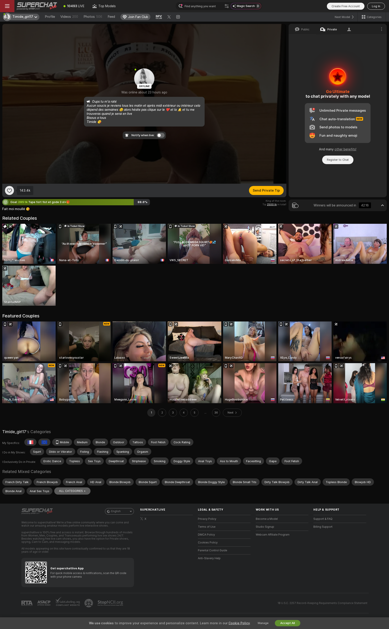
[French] (30, 442)
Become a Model (267, 518)
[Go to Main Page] (36, 6)
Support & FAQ (322, 518)
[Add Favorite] (9, 190)
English (116, 511)
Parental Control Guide (212, 550)
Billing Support (322, 526)
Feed (111, 17)
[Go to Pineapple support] (89, 603)
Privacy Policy (207, 518)
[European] (44, 442)
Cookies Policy (208, 542)
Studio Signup (265, 526)
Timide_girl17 (14, 431)
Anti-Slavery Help (209, 558)
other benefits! (345, 149)
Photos (93, 17)
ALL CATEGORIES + (72, 491)
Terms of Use (206, 526)
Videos (69, 17)
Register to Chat (338, 159)
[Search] (227, 6)
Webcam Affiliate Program (272, 534)
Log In (376, 6)
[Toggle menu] (7, 6)
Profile (50, 17)
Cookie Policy (239, 623)
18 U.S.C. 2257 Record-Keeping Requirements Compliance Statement (322, 603)
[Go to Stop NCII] (110, 603)
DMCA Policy (206, 534)
